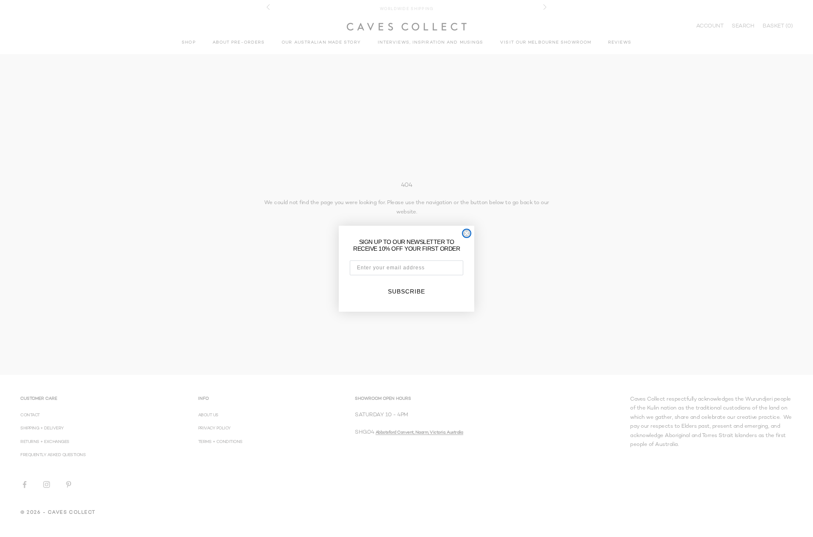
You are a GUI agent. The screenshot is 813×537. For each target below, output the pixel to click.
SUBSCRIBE (406, 291)
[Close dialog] (466, 233)
